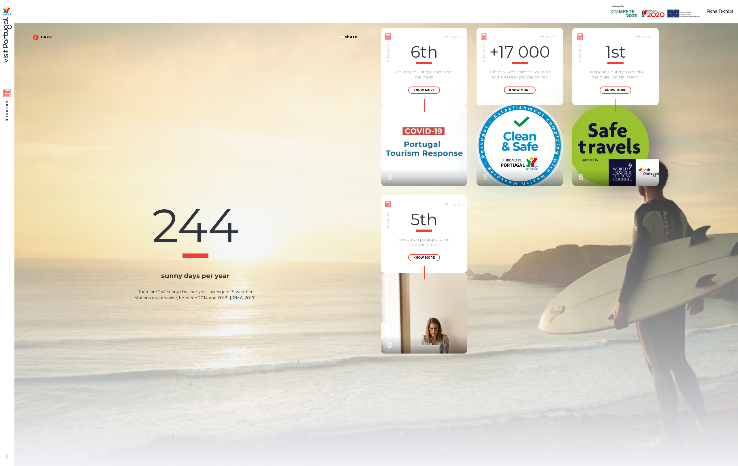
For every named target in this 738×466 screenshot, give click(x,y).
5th (424, 219)
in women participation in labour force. (424, 242)
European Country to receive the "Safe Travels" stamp (615, 74)
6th (424, 52)
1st (615, 52)
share (351, 37)
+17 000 (520, 52)
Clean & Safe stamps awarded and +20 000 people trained (520, 74)
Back (46, 37)
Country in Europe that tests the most (424, 74)
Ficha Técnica (720, 11)
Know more (424, 90)
